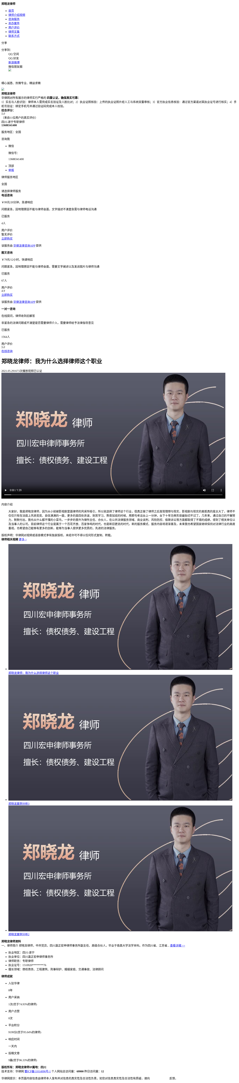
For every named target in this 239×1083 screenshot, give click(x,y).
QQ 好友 (13, 58)
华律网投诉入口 (159, 1078)
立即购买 (7, 238)
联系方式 (14, 35)
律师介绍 (16, 14)
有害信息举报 (186, 1078)
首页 (11, 10)
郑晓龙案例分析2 (18, 934)
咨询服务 (14, 19)
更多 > (23, 539)
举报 (11, 170)
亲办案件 (14, 23)
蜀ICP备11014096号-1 (37, 1071)
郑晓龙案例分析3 (18, 803)
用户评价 (14, 27)
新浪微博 (14, 62)
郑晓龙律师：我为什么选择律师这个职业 (33, 672)
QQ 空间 (13, 54)
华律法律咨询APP (24, 245)
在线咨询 (7, 351)
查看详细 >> (177, 945)
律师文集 (14, 31)
